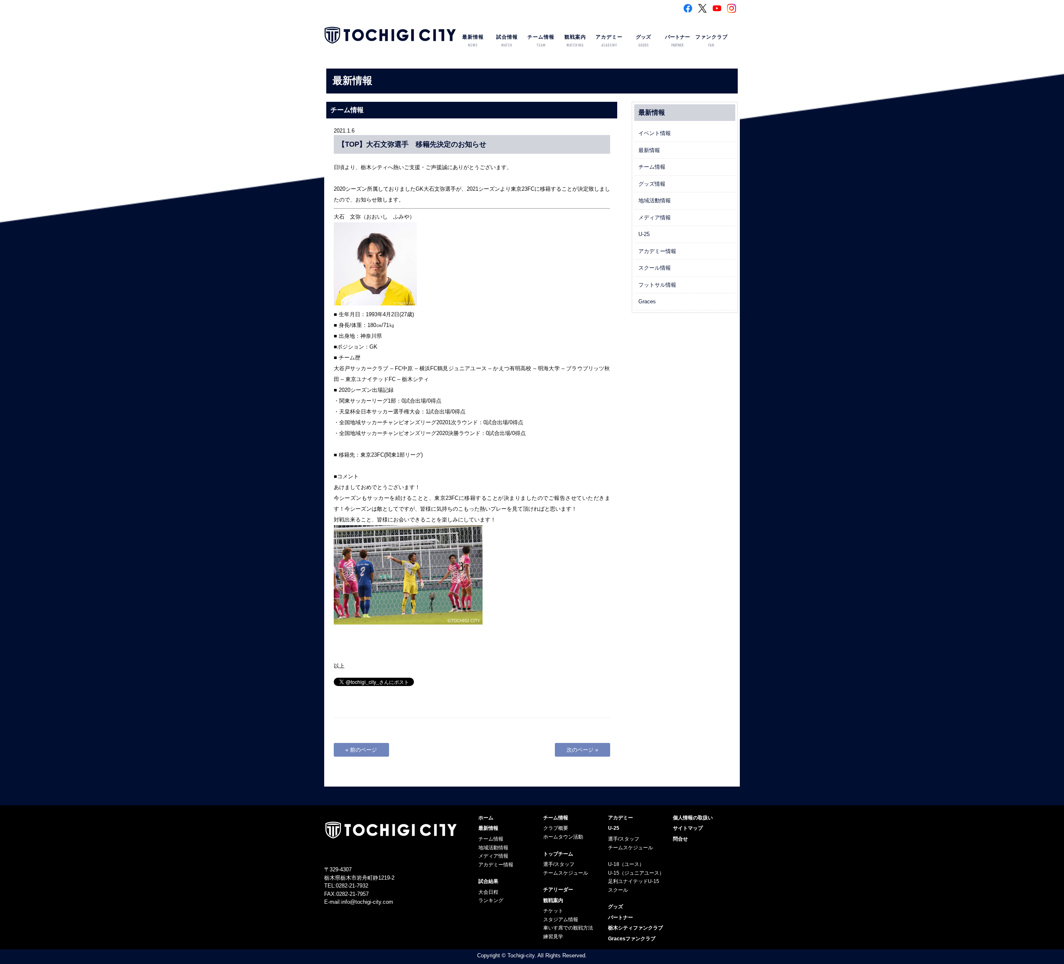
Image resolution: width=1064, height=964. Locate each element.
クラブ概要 (555, 828)
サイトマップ (688, 828)
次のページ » (582, 750)
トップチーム (558, 854)
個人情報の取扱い (693, 818)
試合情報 (507, 41)
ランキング (490, 900)
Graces (647, 301)
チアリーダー (558, 890)
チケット (553, 911)
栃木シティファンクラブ (635, 928)
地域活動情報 (654, 200)
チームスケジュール (565, 873)
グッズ (643, 41)
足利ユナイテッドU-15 (633, 881)
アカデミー (609, 41)
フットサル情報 (657, 285)
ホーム (485, 818)
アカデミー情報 (657, 251)
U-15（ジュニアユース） (636, 873)
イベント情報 (654, 133)
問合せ (680, 839)
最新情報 (473, 41)
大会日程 (488, 892)
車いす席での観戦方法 (568, 928)
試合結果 (488, 881)
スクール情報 (654, 268)
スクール (618, 890)
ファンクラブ (711, 41)
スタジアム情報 (560, 919)
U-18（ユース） (626, 864)
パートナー (677, 41)
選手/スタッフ (558, 864)
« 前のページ (361, 750)
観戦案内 (575, 41)
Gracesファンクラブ (631, 939)
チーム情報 (540, 41)
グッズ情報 (651, 184)
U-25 (644, 234)
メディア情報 (654, 217)
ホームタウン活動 (563, 837)
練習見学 (553, 936)
